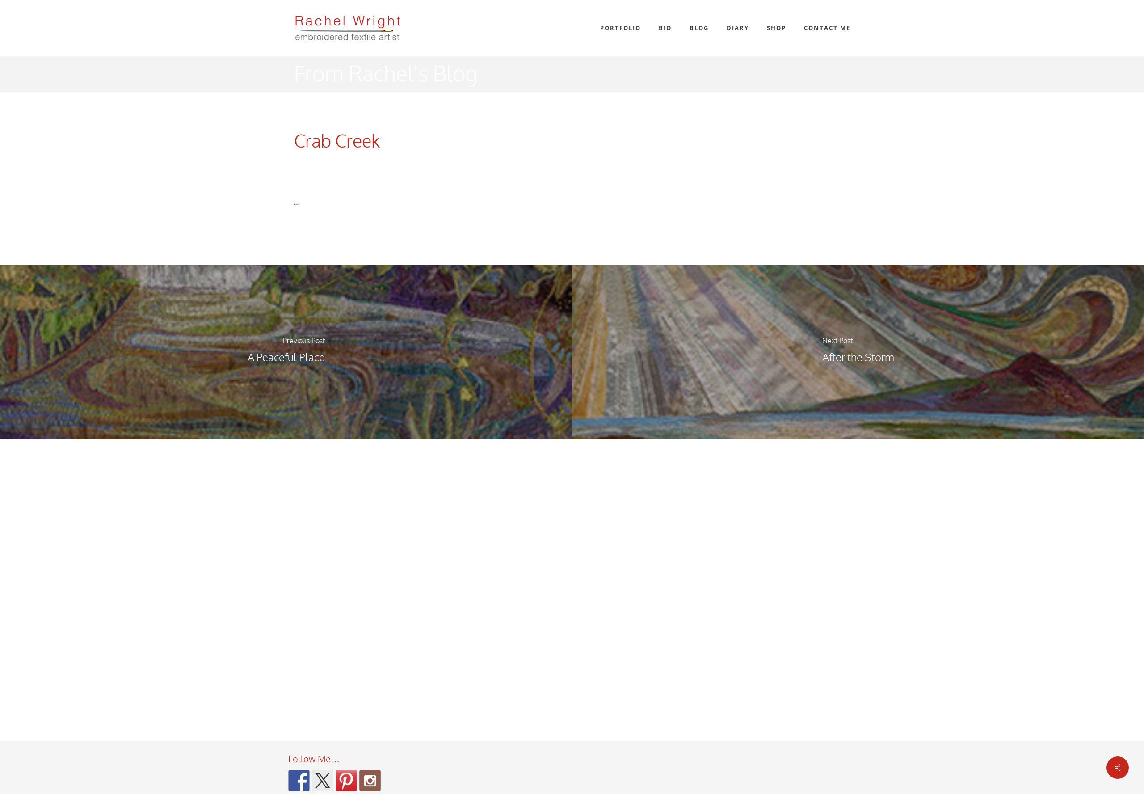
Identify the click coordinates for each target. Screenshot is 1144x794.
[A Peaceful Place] (286, 352)
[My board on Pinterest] (346, 780)
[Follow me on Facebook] (299, 780)
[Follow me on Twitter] (322, 780)
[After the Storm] (858, 352)
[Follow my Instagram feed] (370, 780)
